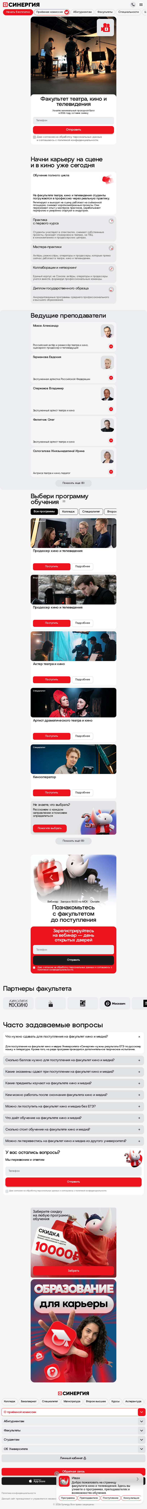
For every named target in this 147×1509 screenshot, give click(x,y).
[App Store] (37, 1481)
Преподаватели (89, 1498)
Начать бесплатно (18, 12)
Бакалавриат (28, 1401)
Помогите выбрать (50, 828)
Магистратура (72, 1401)
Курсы (116, 1401)
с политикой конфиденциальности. (76, 140)
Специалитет (50, 1401)
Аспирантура (133, 1401)
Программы (68, 1498)
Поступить (51, 566)
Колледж (9, 1401)
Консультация (131, 1498)
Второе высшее (96, 1401)
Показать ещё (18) (73, 841)
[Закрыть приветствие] (56, 1473)
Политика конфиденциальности (19, 1493)
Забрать (73, 1270)
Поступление (110, 1498)
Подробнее (82, 566)
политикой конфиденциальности (55, 970)
